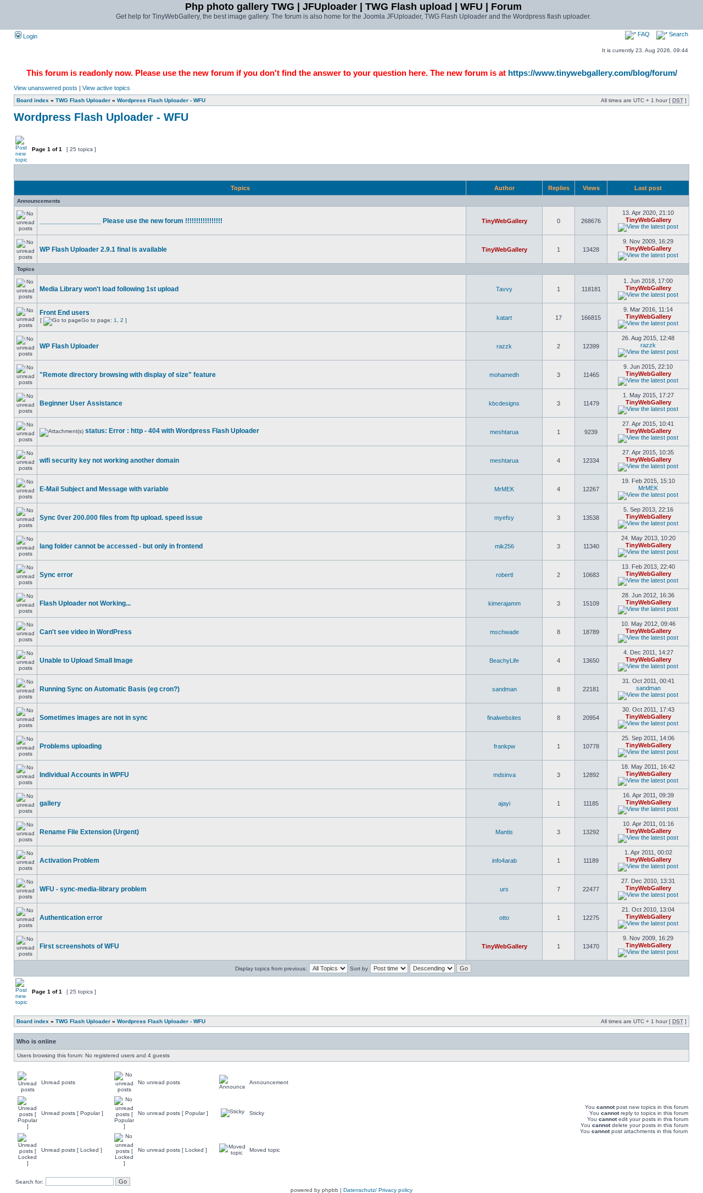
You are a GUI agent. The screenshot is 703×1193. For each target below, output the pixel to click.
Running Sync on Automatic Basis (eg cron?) (110, 689)
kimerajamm (504, 603)
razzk (504, 346)
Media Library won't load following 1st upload (109, 289)
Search (677, 34)
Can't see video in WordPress (86, 632)
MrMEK (504, 489)
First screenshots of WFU (79, 946)
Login (29, 36)
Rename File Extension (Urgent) (89, 832)
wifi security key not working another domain (109, 460)
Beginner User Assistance (81, 403)
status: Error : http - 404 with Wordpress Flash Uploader (172, 431)
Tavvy (504, 289)
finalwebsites (504, 717)
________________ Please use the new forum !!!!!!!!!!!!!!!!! (131, 221)
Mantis (504, 832)
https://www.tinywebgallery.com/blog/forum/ (592, 72)
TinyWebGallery (504, 221)
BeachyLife (504, 660)
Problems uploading (71, 746)
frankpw (504, 746)
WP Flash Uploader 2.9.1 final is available (103, 249)
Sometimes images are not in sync (94, 718)
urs (504, 889)
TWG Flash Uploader (82, 100)
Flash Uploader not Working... (85, 603)
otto (504, 917)
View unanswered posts (45, 88)
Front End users (65, 313)
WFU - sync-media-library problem (93, 889)
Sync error (56, 575)
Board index (32, 100)
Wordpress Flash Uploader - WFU (161, 100)
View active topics (106, 88)
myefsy (504, 517)
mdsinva (504, 775)
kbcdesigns (504, 403)
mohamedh (504, 374)
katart (504, 317)
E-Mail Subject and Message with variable (104, 489)
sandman (504, 689)
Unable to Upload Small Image (86, 660)
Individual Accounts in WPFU (84, 775)
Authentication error (71, 918)
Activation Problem (69, 860)
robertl (504, 574)
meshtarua (504, 432)
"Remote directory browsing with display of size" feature (128, 375)
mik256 (504, 546)
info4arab (504, 860)
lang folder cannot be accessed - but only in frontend (121, 546)
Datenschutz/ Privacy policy (377, 1190)
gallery (50, 803)
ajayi (504, 803)
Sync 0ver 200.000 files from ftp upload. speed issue (121, 517)
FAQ (643, 34)
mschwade (504, 632)
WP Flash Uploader (69, 346)
